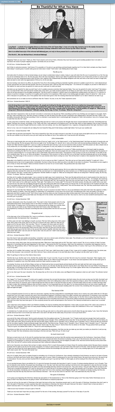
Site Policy (49, 404)
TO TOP (109, 405)
